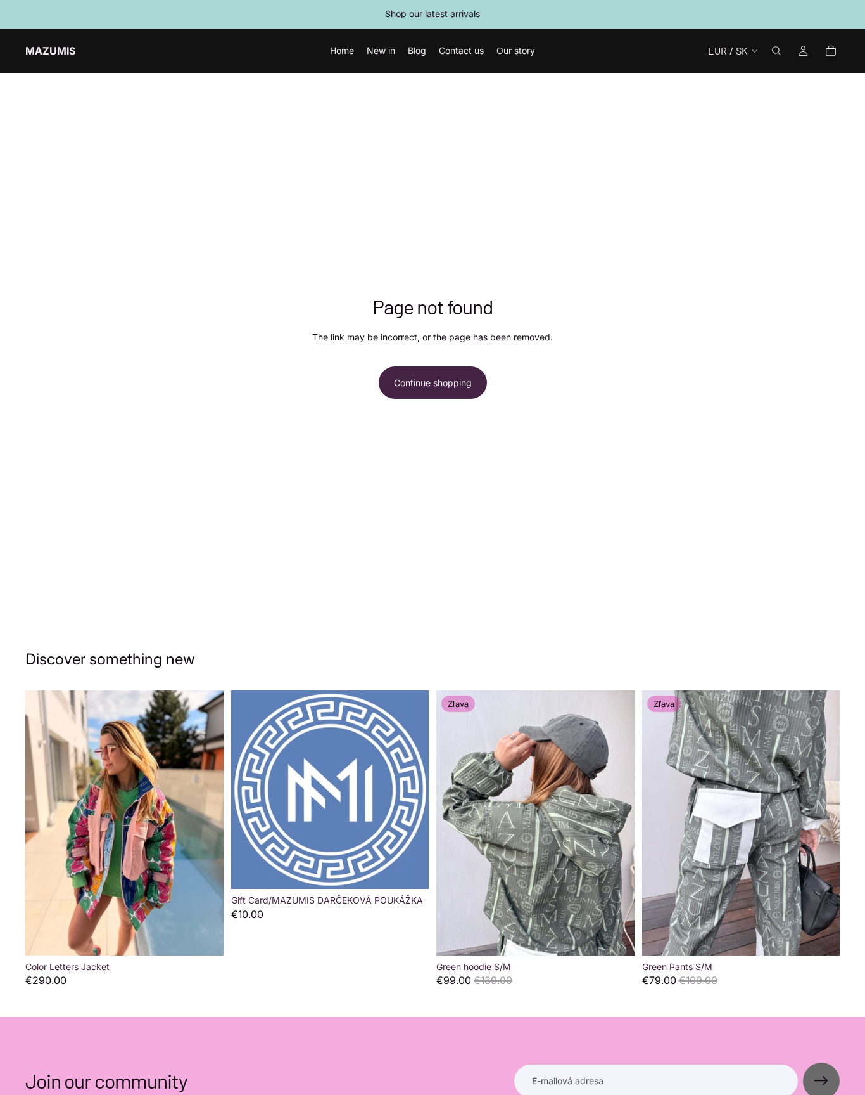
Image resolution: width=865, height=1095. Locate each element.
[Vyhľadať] (776, 51)
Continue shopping (433, 382)
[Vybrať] (409, 869)
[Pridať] (204, 935)
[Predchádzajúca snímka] (44, 823)
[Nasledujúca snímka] (205, 823)
